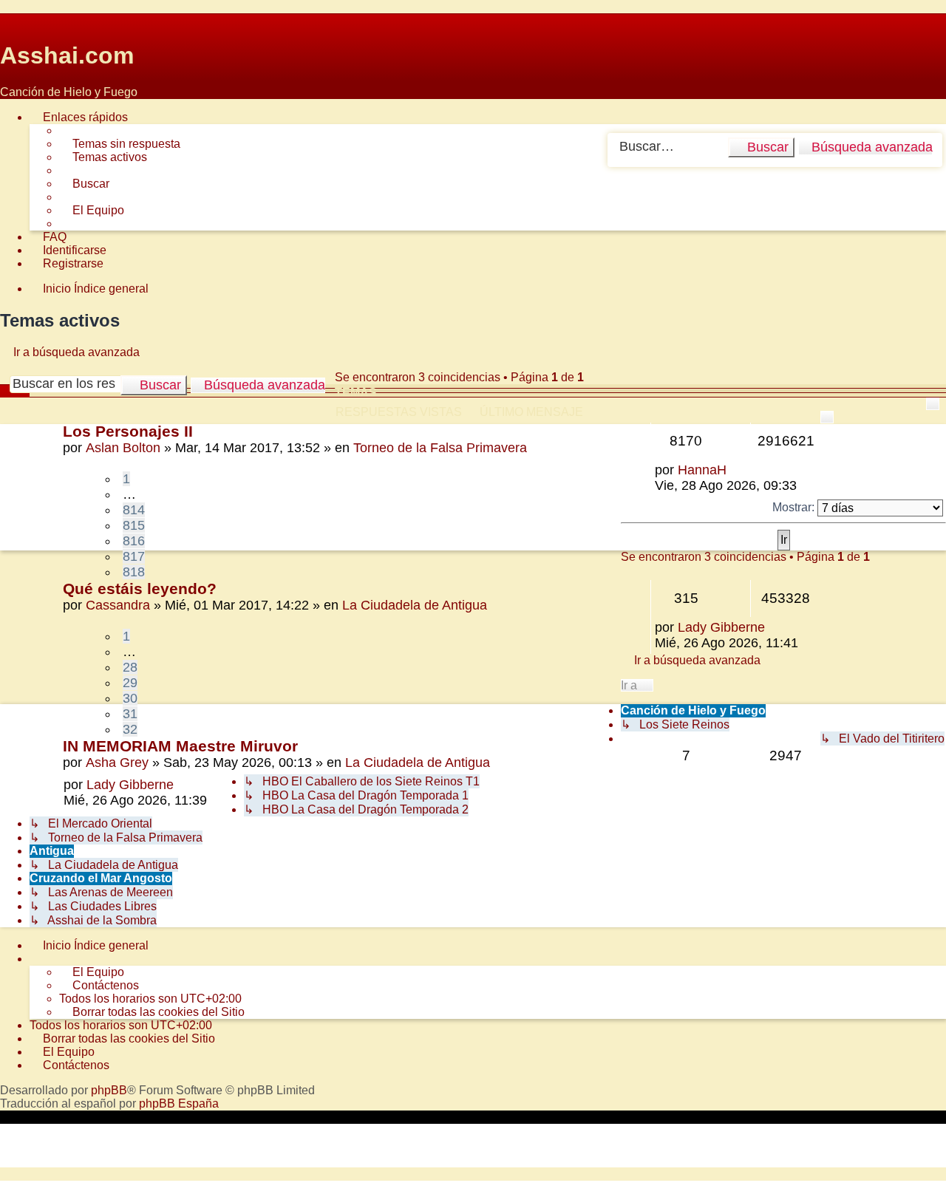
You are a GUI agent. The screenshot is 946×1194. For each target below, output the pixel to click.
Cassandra (118, 605)
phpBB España (179, 1103)
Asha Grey (117, 762)
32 (130, 729)
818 (134, 571)
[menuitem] (119, 144)
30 (130, 698)
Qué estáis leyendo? (140, 588)
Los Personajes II (128, 431)
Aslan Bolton (123, 447)
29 (130, 682)
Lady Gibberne (721, 627)
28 (130, 667)
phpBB (109, 1090)
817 (134, 556)
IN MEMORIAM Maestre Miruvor (180, 745)
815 (134, 525)
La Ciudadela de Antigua (414, 605)
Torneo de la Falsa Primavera (440, 447)
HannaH (702, 470)
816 (134, 540)
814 (134, 509)
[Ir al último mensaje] (735, 470)
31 (130, 713)
